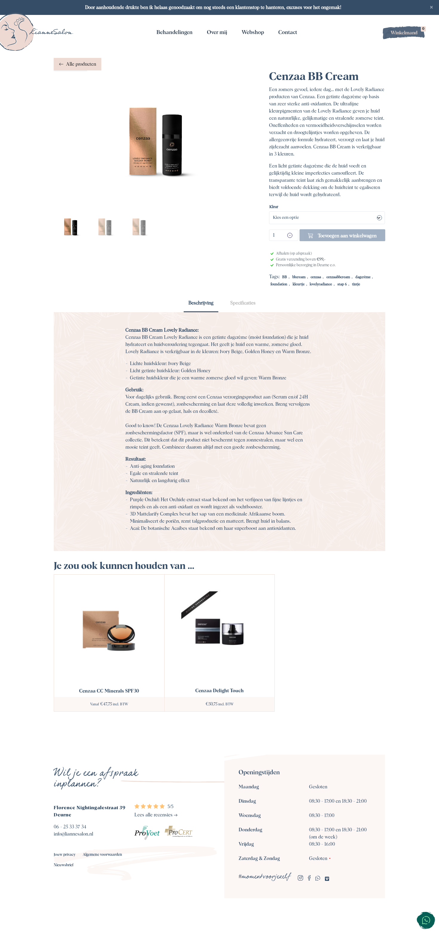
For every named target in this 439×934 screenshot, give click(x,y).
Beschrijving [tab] (201, 303)
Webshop (253, 32)
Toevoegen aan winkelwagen (347, 235)
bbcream (299, 277)
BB (284, 277)
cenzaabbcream (338, 277)
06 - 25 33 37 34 (70, 826)
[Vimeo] (327, 879)
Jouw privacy (65, 855)
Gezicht (173, 49)
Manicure (173, 80)
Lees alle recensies (154, 815)
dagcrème (363, 277)
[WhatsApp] (317, 879)
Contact (287, 32)
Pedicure (173, 64)
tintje (356, 284)
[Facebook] (309, 878)
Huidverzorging (254, 49)
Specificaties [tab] (243, 303)
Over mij (217, 32)
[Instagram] (300, 879)
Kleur (273, 207)
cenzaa (316, 277)
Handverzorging (254, 80)
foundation (279, 284)
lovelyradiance (321, 284)
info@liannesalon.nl (73, 834)
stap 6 (342, 284)
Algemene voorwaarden (102, 855)
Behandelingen (174, 32)
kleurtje (299, 284)
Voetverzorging (254, 64)
